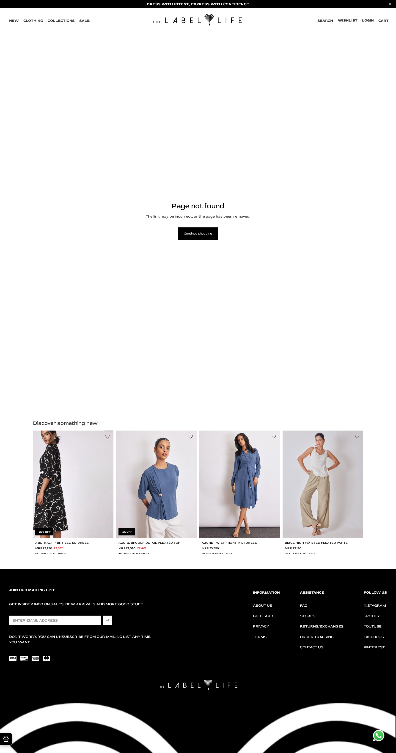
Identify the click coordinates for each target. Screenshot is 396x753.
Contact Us (311, 647)
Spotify (372, 616)
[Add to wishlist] (107, 436)
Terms (260, 637)
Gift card (263, 616)
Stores (307, 616)
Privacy (261, 626)
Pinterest (374, 647)
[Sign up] (107, 620)
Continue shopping (198, 233)
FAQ (303, 605)
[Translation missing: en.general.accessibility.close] (390, 4)
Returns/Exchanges (322, 626)
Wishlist (348, 20)
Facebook (374, 637)
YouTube (373, 626)
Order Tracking (317, 637)
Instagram (375, 605)
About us (262, 605)
